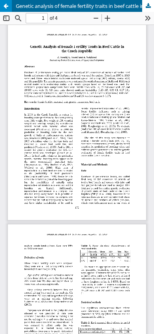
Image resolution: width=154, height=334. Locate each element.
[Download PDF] (148, 6)
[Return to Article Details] (6, 6)
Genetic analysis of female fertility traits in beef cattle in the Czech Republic (85, 5)
